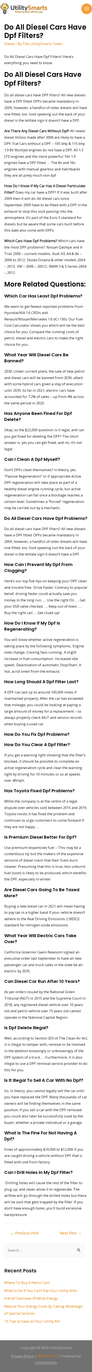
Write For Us (47, 1356)
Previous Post (24, 1232)
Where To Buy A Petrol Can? (27, 1282)
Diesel (9, 43)
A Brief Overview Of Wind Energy (31, 1298)
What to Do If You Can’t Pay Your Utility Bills (40, 1290)
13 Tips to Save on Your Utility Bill (32, 1321)
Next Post (71, 1232)
